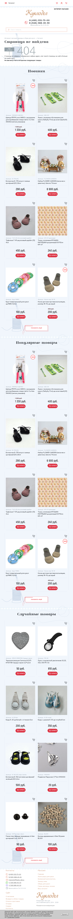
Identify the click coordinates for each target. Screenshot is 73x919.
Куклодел (47, 13)
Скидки (8, 906)
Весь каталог (43, 888)
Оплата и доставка (13, 901)
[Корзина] (66, 3)
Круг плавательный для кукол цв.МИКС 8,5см (17, 303)
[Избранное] (57, 3)
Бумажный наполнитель (46, 879)
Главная (41, 874)
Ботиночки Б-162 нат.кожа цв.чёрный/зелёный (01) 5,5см (20, 778)
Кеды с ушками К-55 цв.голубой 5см (51, 720)
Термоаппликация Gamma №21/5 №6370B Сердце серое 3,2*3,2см (18, 662)
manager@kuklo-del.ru (16, 880)
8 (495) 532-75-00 (39, 20)
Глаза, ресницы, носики (46, 886)
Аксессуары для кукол (46, 876)
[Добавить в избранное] (33, 79)
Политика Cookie (13, 917)
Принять (65, 914)
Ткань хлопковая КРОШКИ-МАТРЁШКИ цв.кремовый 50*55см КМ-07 (50, 242)
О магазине (10, 896)
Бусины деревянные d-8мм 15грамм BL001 (51, 837)
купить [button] (22, 134)
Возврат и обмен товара (15, 899)
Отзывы (8, 904)
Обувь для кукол (44, 884)
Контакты (9, 908)
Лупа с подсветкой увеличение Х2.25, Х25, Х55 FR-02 (52, 662)
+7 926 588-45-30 (15, 882)
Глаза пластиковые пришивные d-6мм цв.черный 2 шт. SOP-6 (20, 837)
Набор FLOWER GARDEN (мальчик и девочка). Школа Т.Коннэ (51, 182)
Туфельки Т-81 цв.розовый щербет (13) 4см (20, 241)
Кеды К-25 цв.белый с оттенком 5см (19, 720)
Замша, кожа (42, 881)
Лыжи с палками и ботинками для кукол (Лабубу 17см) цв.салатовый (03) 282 (52, 120)
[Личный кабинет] (61, 3)
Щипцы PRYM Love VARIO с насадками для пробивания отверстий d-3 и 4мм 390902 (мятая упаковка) (20, 120)
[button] (36, 328)
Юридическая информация (45, 905)
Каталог (12, 3)
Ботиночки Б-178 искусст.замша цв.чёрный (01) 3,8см (18, 182)
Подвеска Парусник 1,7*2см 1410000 (51, 777)
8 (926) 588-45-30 (39, 23)
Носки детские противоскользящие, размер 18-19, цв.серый (51, 303)
